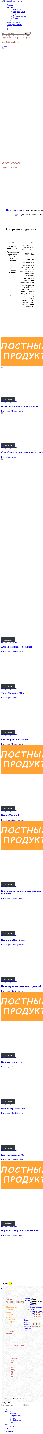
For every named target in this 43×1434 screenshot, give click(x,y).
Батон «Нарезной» (11, 815)
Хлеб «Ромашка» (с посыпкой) (17, 647)
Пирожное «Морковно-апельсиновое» (21, 1230)
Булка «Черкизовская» (13, 1108)
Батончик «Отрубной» (13, 940)
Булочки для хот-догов (13, 1062)
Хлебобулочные (19, 16)
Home (9, 209)
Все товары (17, 9)
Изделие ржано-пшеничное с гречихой (21, 986)
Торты (15, 14)
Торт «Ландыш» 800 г (12, 693)
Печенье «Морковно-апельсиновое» (19, 406)
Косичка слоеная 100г (12, 1155)
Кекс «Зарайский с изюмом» (16, 739)
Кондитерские (19, 12)
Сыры (15, 18)
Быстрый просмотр (9, 402)
